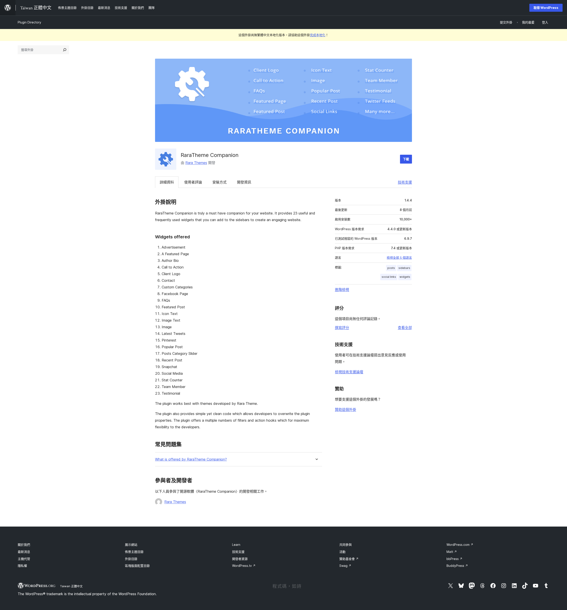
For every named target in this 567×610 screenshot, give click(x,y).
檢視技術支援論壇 (349, 372)
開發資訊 (244, 182)
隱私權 (22, 566)
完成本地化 (317, 35)
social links (389, 276)
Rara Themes (196, 162)
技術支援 (405, 182)
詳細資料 (167, 182)
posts (391, 268)
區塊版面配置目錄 (137, 566)
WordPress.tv (244, 566)
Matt (452, 552)
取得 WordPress (546, 8)
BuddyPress (457, 566)
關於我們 (24, 544)
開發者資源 (240, 559)
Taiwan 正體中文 (71, 586)
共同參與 (345, 544)
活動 (342, 552)
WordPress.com (460, 544)
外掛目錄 (131, 559)
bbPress (454, 559)
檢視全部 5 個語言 (399, 257)
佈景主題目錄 (134, 552)
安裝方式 (219, 182)
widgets (405, 276)
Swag (345, 566)
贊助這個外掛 (345, 409)
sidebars (404, 268)
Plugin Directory (29, 22)
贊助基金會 (349, 559)
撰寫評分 (342, 327)
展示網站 (131, 544)
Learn (236, 544)
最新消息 (24, 552)
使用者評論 (193, 182)
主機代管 (24, 559)
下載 (406, 159)
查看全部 (405, 327)
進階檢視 (342, 289)
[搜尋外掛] (64, 49)
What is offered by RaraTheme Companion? (191, 459)
